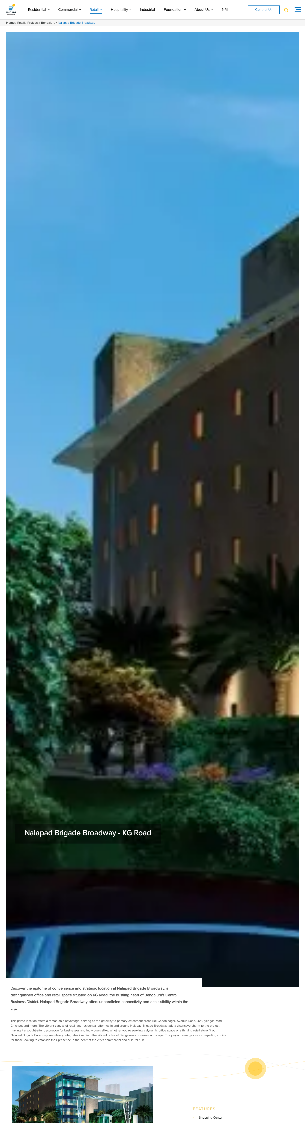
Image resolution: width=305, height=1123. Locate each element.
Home (10, 23)
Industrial (147, 9)
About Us (203, 9)
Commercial (68, 9)
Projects (32, 23)
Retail (95, 9)
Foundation (173, 9)
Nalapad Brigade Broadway (76, 23)
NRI (225, 9)
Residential (37, 9)
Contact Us (263, 10)
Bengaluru (48, 23)
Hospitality (120, 9)
